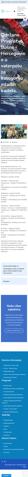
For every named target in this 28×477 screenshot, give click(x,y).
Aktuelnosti (14, 142)
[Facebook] (2, 461)
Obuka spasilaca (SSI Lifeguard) (13, 406)
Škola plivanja (8, 385)
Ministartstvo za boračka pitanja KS (14, 449)
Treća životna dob (9, 391)
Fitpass (6, 446)
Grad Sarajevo (8, 443)
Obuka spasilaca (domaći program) (13, 397)
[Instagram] (5, 461)
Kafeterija (6, 435)
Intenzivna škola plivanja (11, 412)
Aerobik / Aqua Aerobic (10, 409)
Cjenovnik (6, 452)
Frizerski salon (8, 432)
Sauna (5, 429)
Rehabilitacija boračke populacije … (14, 394)
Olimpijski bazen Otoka (10, 377)
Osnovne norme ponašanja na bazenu (15, 374)
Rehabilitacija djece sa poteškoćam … (14, 388)
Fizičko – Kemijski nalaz (10, 368)
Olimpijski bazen (8, 420)
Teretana (6, 426)
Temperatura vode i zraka (11, 365)
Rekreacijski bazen (9, 423)
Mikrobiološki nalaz (9, 371)
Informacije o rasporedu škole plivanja (15, 2)
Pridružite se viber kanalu (13, 330)
